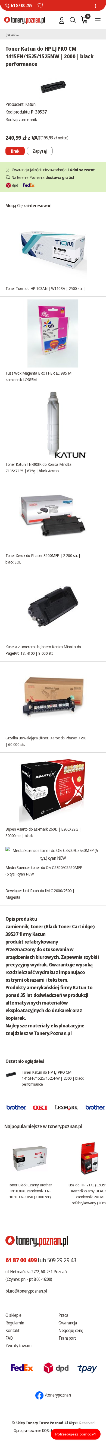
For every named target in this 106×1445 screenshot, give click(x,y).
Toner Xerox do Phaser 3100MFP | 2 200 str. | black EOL (42, 559)
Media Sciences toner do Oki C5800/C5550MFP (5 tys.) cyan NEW (43, 871)
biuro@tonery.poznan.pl (26, 1291)
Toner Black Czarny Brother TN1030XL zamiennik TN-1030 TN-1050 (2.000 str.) (30, 1190)
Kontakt (12, 1330)
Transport (67, 1338)
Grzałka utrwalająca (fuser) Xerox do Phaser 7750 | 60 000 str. (45, 741)
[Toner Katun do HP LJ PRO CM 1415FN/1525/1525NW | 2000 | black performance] (53, 86)
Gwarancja (67, 1323)
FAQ (9, 1338)
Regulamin (14, 1323)
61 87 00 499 (21, 5)
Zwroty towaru (18, 1346)
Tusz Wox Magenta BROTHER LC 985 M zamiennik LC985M (38, 376)
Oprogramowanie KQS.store (36, 1430)
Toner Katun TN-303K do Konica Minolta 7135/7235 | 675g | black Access (38, 467)
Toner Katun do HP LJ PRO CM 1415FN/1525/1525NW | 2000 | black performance (52, 1078)
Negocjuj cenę (70, 1330)
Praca (63, 1315)
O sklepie (13, 1315)
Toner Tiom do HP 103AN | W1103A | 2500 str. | (45, 288)
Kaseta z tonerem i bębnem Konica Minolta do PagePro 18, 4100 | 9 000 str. (43, 650)
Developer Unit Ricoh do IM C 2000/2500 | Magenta (39, 894)
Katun (30, 104)
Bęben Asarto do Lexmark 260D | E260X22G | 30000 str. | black (43, 832)
